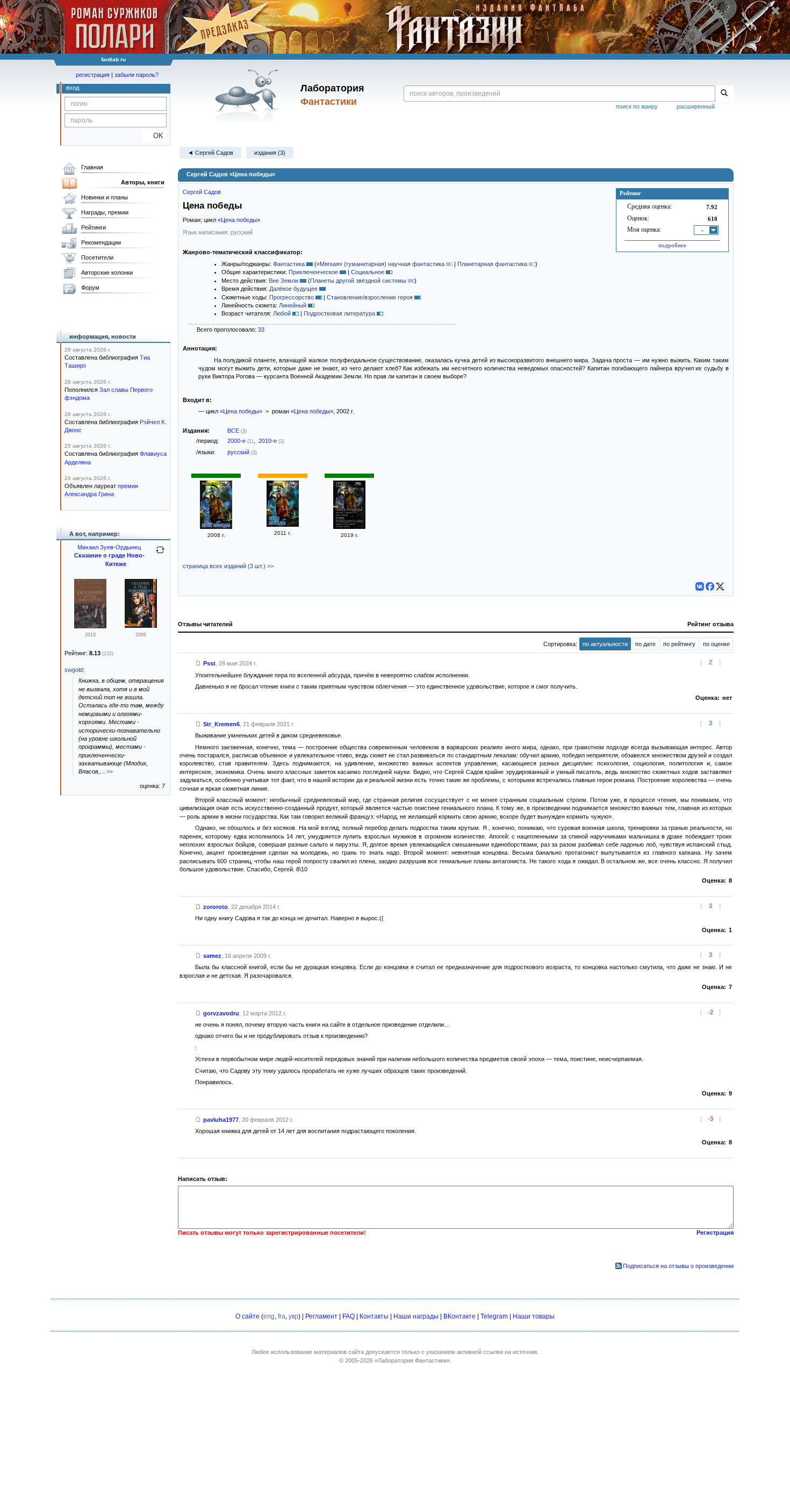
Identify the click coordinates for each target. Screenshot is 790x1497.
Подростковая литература (339, 313)
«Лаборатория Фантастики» (412, 1360)
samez (212, 955)
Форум (90, 287)
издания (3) (269, 152)
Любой (282, 313)
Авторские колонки (107, 272)
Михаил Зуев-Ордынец (109, 547)
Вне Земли (283, 280)
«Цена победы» (239, 220)
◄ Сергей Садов (210, 152)
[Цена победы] (216, 527)
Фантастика (289, 264)
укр (293, 1316)
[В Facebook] (710, 586)
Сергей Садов (202, 192)
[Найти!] (724, 93)
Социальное (367, 272)
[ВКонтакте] (699, 586)
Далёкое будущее (293, 288)
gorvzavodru (221, 1013)
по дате (645, 644)
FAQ (348, 1316)
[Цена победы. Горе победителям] (349, 527)
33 (261, 329)
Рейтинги (93, 227)
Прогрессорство (291, 297)
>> (109, 771)
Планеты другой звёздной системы (358, 280)
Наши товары (534, 1316)
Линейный (292, 305)
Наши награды (416, 1316)
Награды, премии (104, 212)
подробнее (672, 245)
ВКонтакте (459, 1316)
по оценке (716, 644)
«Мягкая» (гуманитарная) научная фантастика (380, 264)
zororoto (215, 907)
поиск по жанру (637, 106)
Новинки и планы (104, 197)
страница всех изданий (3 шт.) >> (228, 566)
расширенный (696, 106)
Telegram (494, 1316)
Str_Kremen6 (221, 724)
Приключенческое (313, 272)
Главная (92, 167)
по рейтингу (679, 644)
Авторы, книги (142, 182)
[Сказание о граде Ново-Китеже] (90, 626)
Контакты (374, 1316)
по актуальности (605, 644)
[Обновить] (160, 554)
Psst (209, 663)
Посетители (97, 257)
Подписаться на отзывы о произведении (678, 1266)
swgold (73, 670)
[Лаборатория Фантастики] (249, 95)
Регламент (321, 1316)
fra (281, 1316)
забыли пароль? (136, 74)
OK (154, 136)
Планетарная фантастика (492, 264)
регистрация (93, 74)
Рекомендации (101, 242)
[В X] (720, 586)
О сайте (247, 1316)
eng (269, 1316)
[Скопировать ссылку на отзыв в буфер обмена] (198, 663)
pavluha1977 (221, 1119)
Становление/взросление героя (370, 297)
